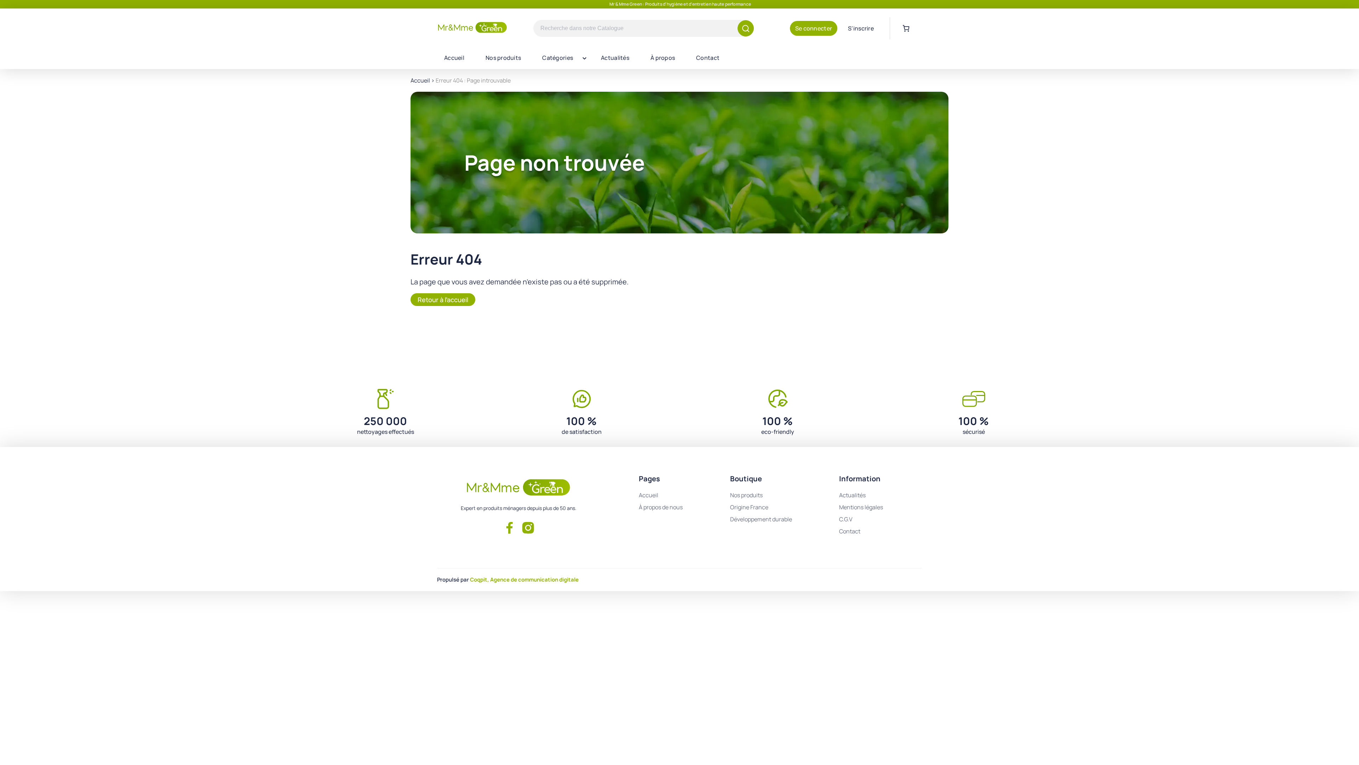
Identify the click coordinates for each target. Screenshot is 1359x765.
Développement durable (761, 519)
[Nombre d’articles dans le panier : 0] (906, 28)
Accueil (454, 58)
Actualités (615, 58)
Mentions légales (861, 507)
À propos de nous (661, 507)
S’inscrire (861, 28)
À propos (662, 58)
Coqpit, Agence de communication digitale (524, 579)
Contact (707, 58)
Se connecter (813, 28)
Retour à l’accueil (443, 299)
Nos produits (503, 58)
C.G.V (846, 519)
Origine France (749, 507)
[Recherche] (746, 28)
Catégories (557, 58)
